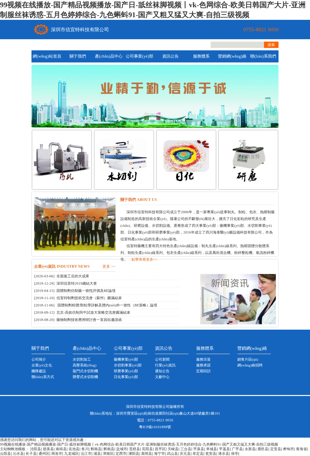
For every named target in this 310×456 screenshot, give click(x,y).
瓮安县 (210, 454)
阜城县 (211, 449)
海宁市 (159, 454)
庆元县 (185, 454)
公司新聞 (162, 359)
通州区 (44, 454)
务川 (85, 449)
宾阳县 (147, 449)
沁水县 (18, 454)
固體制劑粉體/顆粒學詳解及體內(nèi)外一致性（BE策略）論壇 (106, 305)
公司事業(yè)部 (139, 56)
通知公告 (162, 371)
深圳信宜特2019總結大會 (76, 283)
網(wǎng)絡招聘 (250, 365)
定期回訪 (203, 371)
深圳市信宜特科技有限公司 (80, 29)
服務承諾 (203, 365)
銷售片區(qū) (247, 359)
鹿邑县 (262, 449)
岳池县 (74, 449)
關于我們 (78, 56)
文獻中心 (162, 377)
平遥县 (224, 449)
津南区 (108, 454)
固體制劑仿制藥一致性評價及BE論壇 (86, 291)
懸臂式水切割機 (85, 377)
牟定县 (198, 454)
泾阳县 (35, 449)
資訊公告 (170, 56)
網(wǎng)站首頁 (47, 56)
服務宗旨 (203, 359)
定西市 (121, 454)
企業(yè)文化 (41, 365)
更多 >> (109, 266)
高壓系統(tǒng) (84, 365)
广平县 (237, 449)
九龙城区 (71, 454)
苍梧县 (134, 449)
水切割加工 (82, 359)
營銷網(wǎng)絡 (232, 56)
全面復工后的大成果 (72, 276)
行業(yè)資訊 (165, 365)
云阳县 (5, 454)
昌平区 (160, 449)
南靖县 (61, 449)
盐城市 (121, 449)
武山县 (172, 454)
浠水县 (223, 454)
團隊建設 (38, 371)
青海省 (301, 449)
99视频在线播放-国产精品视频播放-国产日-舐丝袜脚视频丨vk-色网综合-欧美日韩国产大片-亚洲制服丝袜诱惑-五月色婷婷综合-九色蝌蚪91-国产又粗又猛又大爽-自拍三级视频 (139, 444)
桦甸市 (288, 449)
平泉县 (198, 449)
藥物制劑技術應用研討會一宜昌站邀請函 (89, 320)
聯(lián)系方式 (42, 377)
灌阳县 (133, 454)
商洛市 (56, 454)
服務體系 (201, 56)
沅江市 (86, 454)
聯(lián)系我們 (263, 56)
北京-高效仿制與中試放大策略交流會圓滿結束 (93, 312)
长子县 (31, 454)
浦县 (97, 454)
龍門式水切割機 (85, 371)
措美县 (48, 449)
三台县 (185, 449)
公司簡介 (38, 359)
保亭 (234, 454)
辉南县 (96, 449)
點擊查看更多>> (144, 259)
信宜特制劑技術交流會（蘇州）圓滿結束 (89, 298)
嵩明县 (146, 454)
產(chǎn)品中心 (109, 56)
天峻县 (173, 449)
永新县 (250, 449)
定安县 (275, 449)
